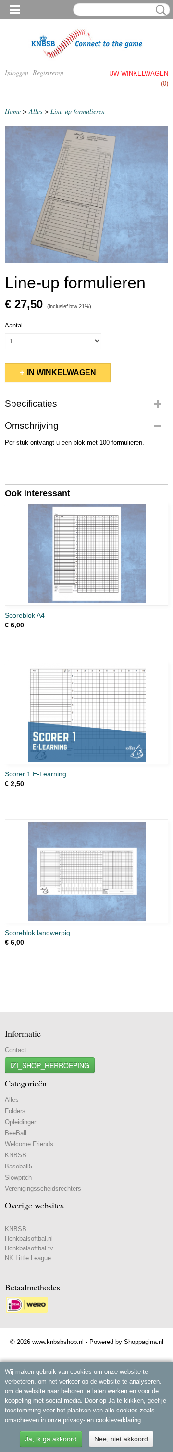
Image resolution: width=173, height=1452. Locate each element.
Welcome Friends (29, 1144)
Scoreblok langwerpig (37, 932)
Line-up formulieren (77, 111)
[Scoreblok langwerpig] (86, 871)
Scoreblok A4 (25, 615)
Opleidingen (21, 1122)
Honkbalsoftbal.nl (29, 1238)
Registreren (48, 72)
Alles (35, 111)
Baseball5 (18, 1166)
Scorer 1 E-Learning (35, 774)
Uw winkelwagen (138, 73)
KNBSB (15, 1155)
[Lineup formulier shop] (86, 194)
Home (13, 111)
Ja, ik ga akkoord (51, 1439)
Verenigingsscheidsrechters (43, 1188)
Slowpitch (18, 1177)
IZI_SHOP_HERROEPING (49, 1065)
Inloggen (16, 72)
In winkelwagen (61, 372)
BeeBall (15, 1133)
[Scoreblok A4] (86, 553)
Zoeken (159, 10)
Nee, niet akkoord (121, 1439)
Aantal (14, 325)
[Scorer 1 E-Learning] (86, 712)
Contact (15, 1050)
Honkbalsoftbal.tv (29, 1248)
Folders (15, 1110)
